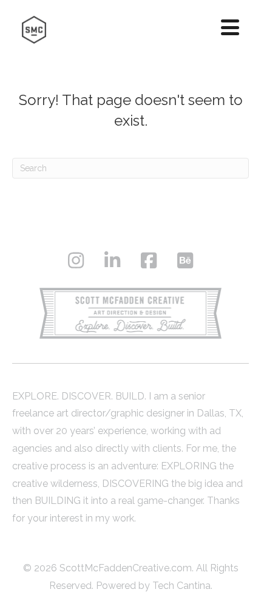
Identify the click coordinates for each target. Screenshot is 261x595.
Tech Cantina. (182, 585)
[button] (230, 27)
